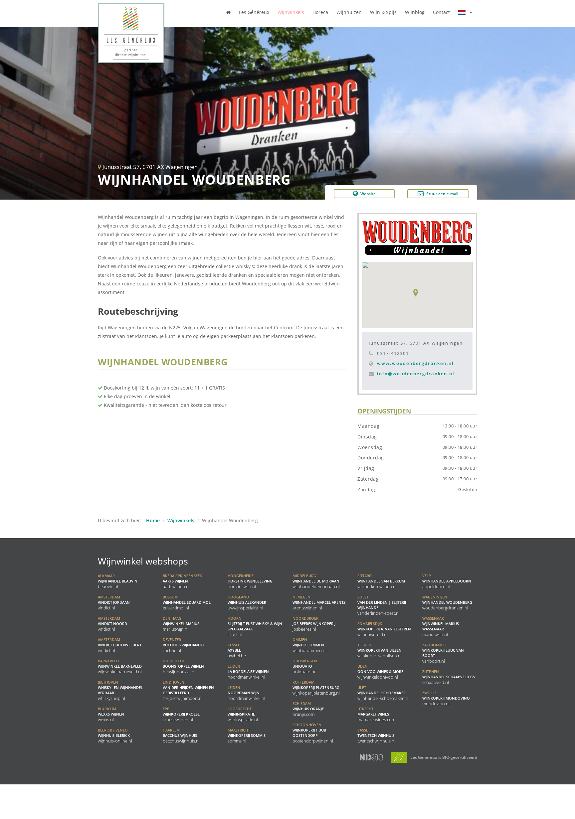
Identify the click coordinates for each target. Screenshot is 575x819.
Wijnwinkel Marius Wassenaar (440, 626)
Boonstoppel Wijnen (183, 666)
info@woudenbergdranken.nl (416, 374)
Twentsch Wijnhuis (376, 735)
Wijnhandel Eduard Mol (187, 602)
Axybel (237, 650)
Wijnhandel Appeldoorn (446, 581)
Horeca (320, 12)
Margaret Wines (376, 714)
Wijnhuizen (349, 12)
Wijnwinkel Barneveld (120, 666)
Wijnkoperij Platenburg (316, 688)
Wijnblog (415, 12)
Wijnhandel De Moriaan (316, 581)
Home (153, 520)
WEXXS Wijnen (111, 714)
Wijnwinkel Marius (181, 624)
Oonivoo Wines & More (380, 672)
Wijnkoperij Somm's (247, 735)
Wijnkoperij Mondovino (446, 698)
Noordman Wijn (246, 693)
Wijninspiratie (243, 714)
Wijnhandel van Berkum (381, 581)
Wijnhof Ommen (309, 645)
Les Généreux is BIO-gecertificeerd (443, 757)
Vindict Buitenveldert (119, 645)
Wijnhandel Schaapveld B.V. (449, 677)
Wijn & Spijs (383, 12)
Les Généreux (254, 12)
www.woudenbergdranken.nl (415, 363)
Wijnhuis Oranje (308, 709)
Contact (441, 12)
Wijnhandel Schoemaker (382, 693)
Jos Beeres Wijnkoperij (313, 624)
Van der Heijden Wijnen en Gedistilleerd (188, 690)
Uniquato (304, 666)
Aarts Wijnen (182, 581)
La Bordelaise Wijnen (248, 672)
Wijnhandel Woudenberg (447, 602)
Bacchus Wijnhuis (181, 735)
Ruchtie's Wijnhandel (184, 645)
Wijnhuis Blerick (115, 735)
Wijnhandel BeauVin (117, 581)
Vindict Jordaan (114, 602)
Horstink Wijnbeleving (250, 581)
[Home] (228, 12)
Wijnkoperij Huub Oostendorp (312, 732)
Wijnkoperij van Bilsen (379, 650)
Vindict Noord (112, 624)
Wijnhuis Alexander (247, 602)
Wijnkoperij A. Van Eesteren (384, 629)
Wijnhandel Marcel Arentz (318, 602)
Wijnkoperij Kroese (181, 714)
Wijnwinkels (291, 12)
